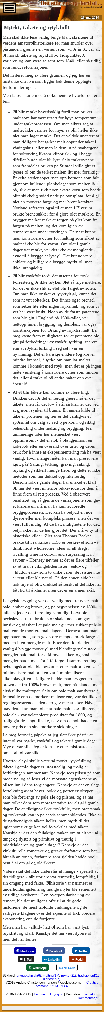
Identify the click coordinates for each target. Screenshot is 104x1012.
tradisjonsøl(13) (89, 975)
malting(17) (51, 975)
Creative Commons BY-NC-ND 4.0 (66, 984)
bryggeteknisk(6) (29, 975)
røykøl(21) (68, 975)
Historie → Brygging (48, 994)
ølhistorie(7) (51, 979)
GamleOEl (90, 994)
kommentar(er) (88, 998)
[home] (71, 7)
